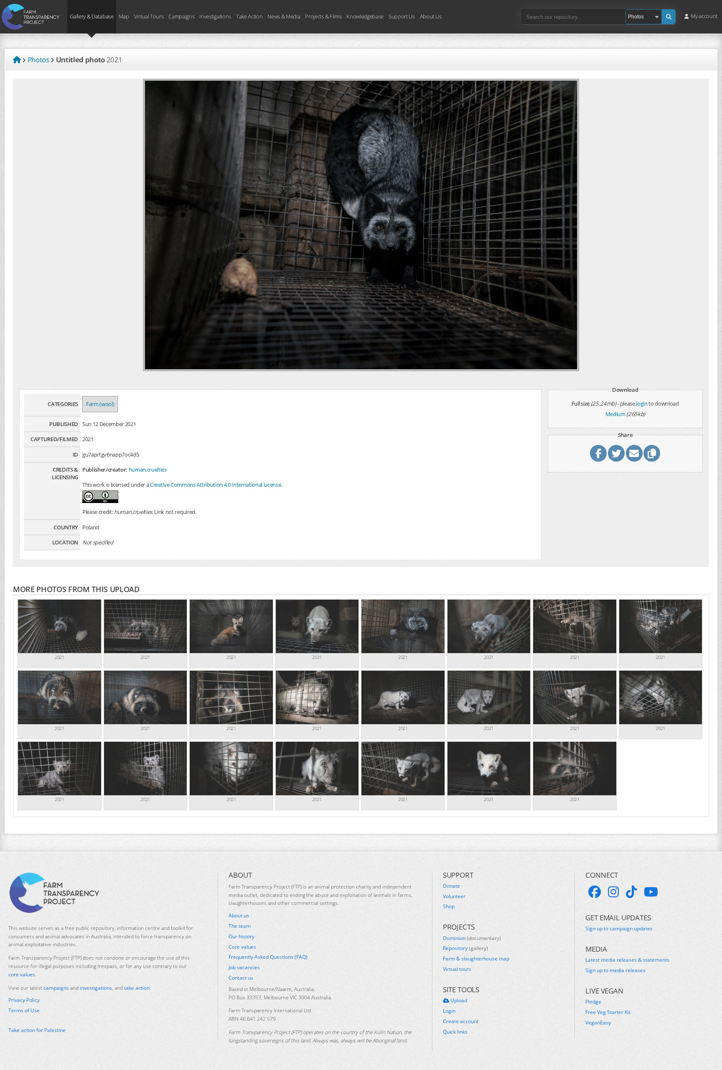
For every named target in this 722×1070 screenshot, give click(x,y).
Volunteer (454, 896)
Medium (615, 414)
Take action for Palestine (37, 1030)
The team (240, 926)
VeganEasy (598, 1022)
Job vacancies (244, 967)
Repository (465, 948)
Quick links (455, 1032)
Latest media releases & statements (627, 960)
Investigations (215, 16)
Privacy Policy (24, 1000)
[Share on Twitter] (616, 453)
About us (239, 915)
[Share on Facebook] (598, 453)
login (641, 403)
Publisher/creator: (104, 469)
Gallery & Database (91, 16)
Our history (241, 936)
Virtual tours (457, 969)
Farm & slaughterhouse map (476, 958)
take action (137, 987)
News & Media (283, 16)
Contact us (241, 978)
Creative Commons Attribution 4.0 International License (215, 484)
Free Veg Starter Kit (607, 1012)
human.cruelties (148, 469)
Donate (451, 886)
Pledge (593, 1001)
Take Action (249, 16)
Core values (242, 947)
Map (124, 16)
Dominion (472, 938)
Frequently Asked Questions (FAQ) (268, 957)
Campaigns (181, 16)
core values (21, 974)
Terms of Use (24, 1010)
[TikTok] (631, 892)
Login (449, 1011)
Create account (460, 1021)
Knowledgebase (365, 16)
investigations (96, 987)
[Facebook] (594, 892)
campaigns (56, 987)
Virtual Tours (149, 16)
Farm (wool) (100, 404)
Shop (449, 906)
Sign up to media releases (615, 970)
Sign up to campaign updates (619, 928)
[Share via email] (634, 453)
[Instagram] (613, 892)
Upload (458, 1000)
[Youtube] (651, 892)
